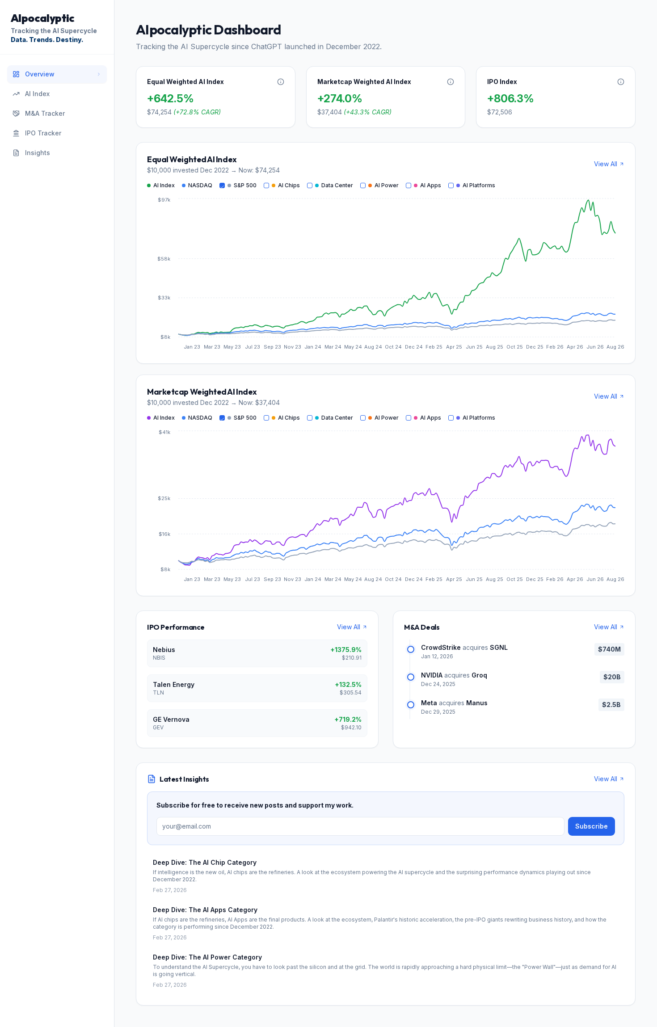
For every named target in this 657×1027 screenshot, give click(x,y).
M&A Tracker (45, 113)
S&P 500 (245, 185)
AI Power (387, 185)
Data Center (337, 185)
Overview (40, 74)
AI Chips (289, 185)
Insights (37, 152)
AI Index (37, 93)
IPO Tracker (43, 133)
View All (605, 164)
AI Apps (430, 185)
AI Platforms (479, 185)
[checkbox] (222, 185)
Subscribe (591, 826)
